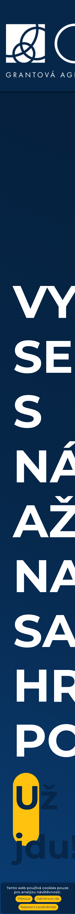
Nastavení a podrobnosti (38, 907)
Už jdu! (26, 812)
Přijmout (24, 898)
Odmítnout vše (48, 898)
